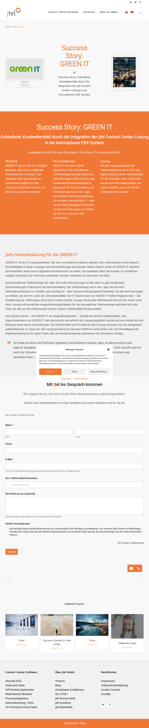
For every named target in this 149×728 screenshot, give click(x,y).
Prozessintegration (17, 698)
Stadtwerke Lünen (127, 643)
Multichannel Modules (18, 694)
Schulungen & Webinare (69, 689)
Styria (21, 640)
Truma (92, 640)
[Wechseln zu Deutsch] (132, 12)
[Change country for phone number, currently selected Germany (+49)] (8, 485)
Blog (58, 685)
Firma (8, 443)
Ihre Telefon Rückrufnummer (21, 478)
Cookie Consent (110, 689)
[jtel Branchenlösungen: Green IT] (124, 72)
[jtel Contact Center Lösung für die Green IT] (25, 69)
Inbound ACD (13, 681)
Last (78, 437)
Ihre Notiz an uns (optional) (20, 493)
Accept (50, 371)
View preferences (98, 371)
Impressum (108, 681)
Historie (60, 681)
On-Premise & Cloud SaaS (21, 707)
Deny (74, 371)
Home (7, 27)
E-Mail (9, 459)
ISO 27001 (61, 694)
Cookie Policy (66, 379)
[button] (108, 349)
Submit (12, 551)
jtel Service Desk (65, 698)
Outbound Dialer (15, 685)
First (7, 437)
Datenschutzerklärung (114, 685)
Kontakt (105, 694)
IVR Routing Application (19, 689)
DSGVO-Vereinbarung (18, 523)
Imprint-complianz (81, 379)
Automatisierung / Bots (19, 702)
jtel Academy (63, 702)
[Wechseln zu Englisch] (126, 12)
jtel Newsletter (64, 707)
